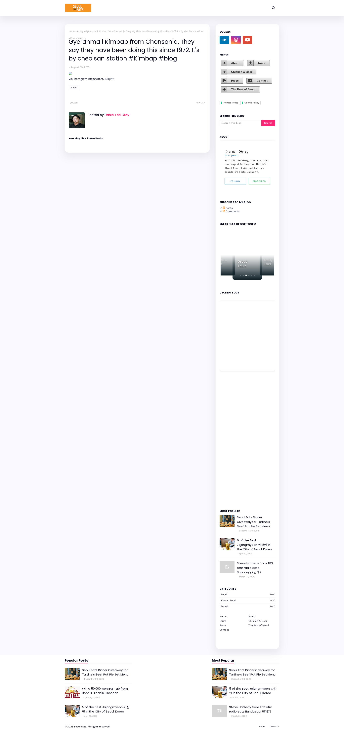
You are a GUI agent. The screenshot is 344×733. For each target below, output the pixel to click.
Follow (235, 181)
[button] (240, 275)
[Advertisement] (231, 439)
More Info (259, 181)
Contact (262, 80)
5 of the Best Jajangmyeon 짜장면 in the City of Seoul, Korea (254, 544)
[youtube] (247, 40)
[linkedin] (224, 40)
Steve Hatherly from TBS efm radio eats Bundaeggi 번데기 (255, 567)
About (235, 63)
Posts (229, 208)
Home (72, 31)
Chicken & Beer (241, 71)
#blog (80, 31)
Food (248, 594)
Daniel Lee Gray (116, 115)
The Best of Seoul (243, 89)
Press (235, 80)
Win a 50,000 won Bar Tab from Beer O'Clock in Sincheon (105, 690)
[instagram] (236, 40)
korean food (248, 600)
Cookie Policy (251, 102)
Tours (261, 63)
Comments (232, 211)
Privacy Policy (231, 102)
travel (248, 606)
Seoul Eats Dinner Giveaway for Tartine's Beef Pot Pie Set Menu (253, 521)
